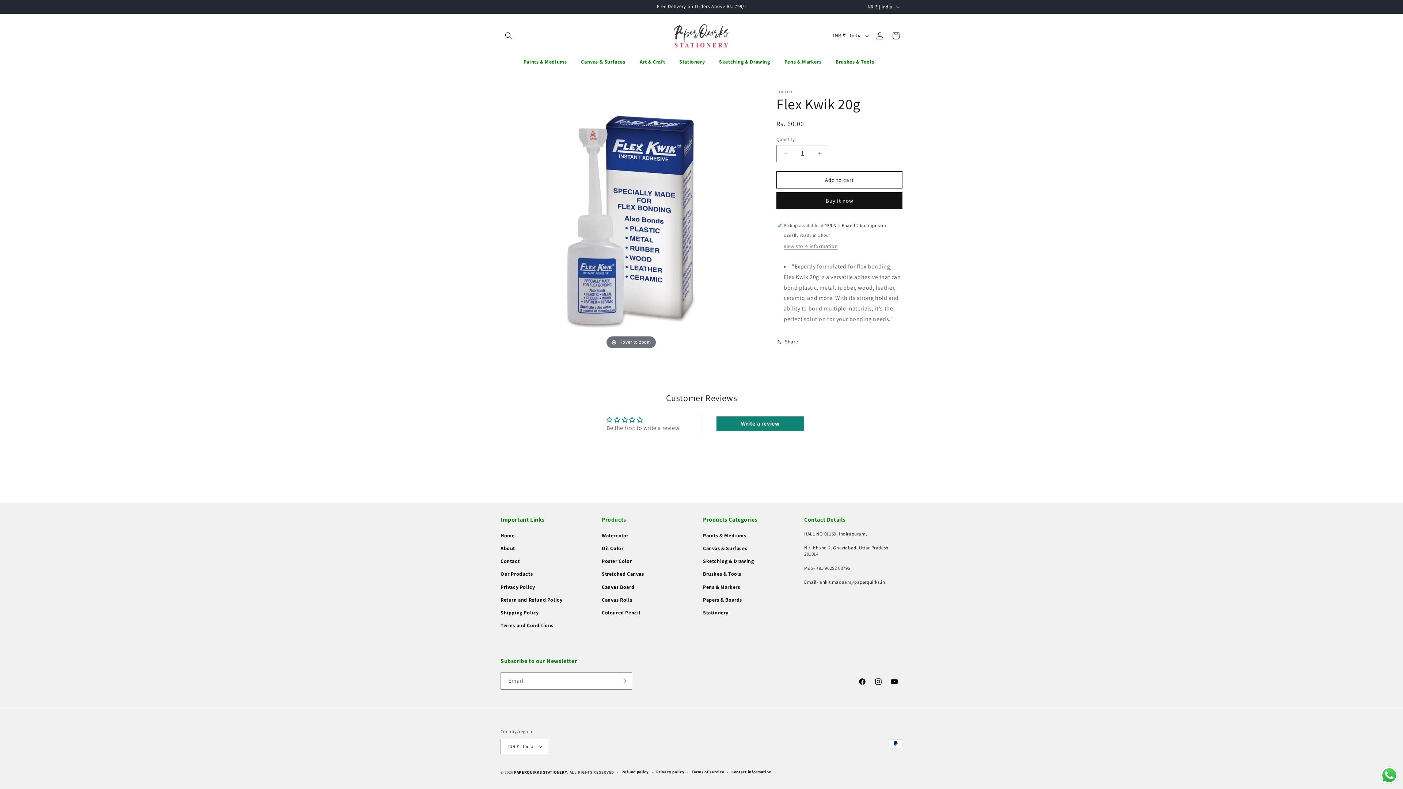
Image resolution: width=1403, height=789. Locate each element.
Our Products (517, 574)
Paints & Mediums (724, 535)
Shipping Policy (520, 612)
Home (507, 535)
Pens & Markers (721, 587)
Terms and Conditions (527, 625)
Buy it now (839, 200)
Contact (510, 561)
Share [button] (791, 341)
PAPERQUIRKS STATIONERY (540, 772)
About (508, 548)
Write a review (760, 423)
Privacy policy (670, 771)
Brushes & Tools (722, 574)
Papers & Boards (722, 599)
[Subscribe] (624, 681)
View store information (811, 246)
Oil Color (612, 548)
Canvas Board (618, 587)
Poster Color (617, 561)
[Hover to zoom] (631, 220)
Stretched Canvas (623, 574)
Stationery (716, 612)
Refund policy (635, 771)
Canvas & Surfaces (725, 548)
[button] (509, 36)
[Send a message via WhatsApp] (1389, 775)
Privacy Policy (518, 587)
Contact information (751, 771)
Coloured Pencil (621, 612)
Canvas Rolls (617, 599)
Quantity (785, 139)
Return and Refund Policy (531, 599)
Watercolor (615, 535)
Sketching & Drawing (728, 561)
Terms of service (708, 771)
